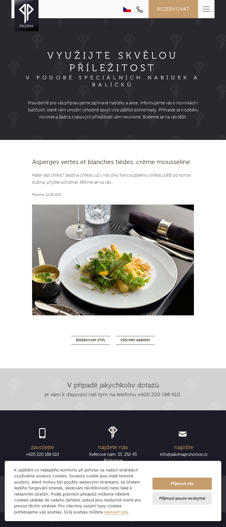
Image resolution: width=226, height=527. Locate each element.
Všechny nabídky (135, 340)
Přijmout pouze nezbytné (182, 498)
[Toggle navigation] (206, 9)
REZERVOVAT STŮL (90, 340)
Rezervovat (173, 9)
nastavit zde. (116, 512)
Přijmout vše (182, 483)
